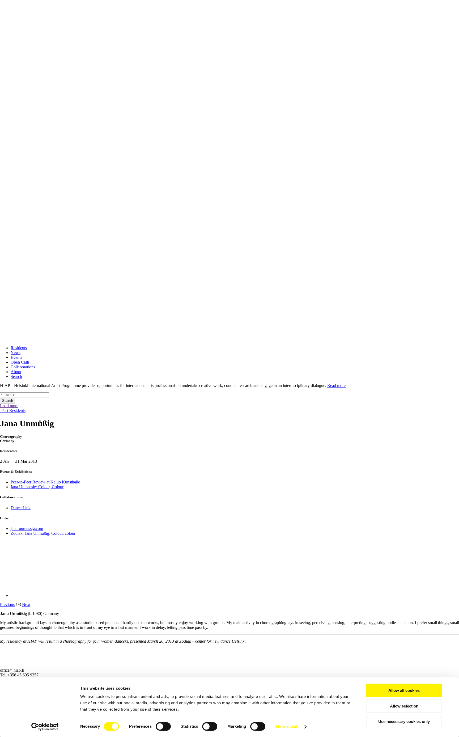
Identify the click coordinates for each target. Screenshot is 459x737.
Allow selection (404, 706)
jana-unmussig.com (27, 528)
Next (26, 604)
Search (16, 376)
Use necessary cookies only (404, 721)
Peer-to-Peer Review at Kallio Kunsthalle (45, 482)
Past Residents (13, 410)
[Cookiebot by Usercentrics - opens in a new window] (45, 727)
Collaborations (23, 367)
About (16, 371)
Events (16, 357)
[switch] (163, 726)
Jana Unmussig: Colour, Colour (37, 487)
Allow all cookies (404, 690)
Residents (19, 348)
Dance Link (21, 508)
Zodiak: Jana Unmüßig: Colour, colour (43, 533)
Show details (287, 726)
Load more (9, 405)
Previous (7, 604)
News (15, 352)
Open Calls (20, 362)
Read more (336, 385)
